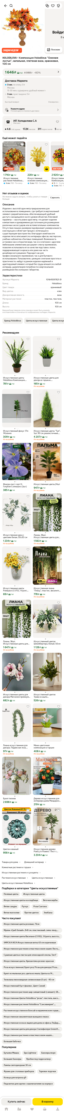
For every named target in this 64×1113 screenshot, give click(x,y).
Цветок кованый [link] (10, 849)
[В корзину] (22, 169)
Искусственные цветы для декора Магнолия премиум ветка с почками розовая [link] (16, 695)
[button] (12, 50)
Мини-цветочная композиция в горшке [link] (44, 746)
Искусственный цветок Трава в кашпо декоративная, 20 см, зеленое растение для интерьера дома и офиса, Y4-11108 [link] (45, 695)
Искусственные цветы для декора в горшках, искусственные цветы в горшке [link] (46, 379)
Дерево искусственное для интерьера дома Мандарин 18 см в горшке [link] (46, 799)
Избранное (32, 1109)
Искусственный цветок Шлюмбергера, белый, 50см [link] (47, 642)
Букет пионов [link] (9, 798)
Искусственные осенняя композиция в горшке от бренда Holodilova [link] (37, 179)
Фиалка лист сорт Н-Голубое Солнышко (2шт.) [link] (15, 485)
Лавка (19, 1109)
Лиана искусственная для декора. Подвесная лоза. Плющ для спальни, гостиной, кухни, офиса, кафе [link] (15, 746)
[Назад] (5, 6)
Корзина (44, 1109)
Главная (6, 1109)
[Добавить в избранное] (53, 6)
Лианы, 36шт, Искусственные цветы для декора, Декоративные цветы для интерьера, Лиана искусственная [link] (47, 536)
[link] (11, 894)
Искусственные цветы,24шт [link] (47, 484)
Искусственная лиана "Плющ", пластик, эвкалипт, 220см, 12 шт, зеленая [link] (46, 589)
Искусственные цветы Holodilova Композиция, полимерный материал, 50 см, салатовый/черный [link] (15, 379)
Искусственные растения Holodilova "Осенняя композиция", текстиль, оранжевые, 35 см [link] (13, 179)
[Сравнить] (47, 6)
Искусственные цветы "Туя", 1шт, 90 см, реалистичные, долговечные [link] (47, 432)
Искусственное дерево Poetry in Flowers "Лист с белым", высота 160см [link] (45, 850)
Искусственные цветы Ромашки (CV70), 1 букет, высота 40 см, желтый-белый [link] (15, 589)
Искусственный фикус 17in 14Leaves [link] (15, 432)
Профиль (57, 1109)
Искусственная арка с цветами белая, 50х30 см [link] (15, 536)
